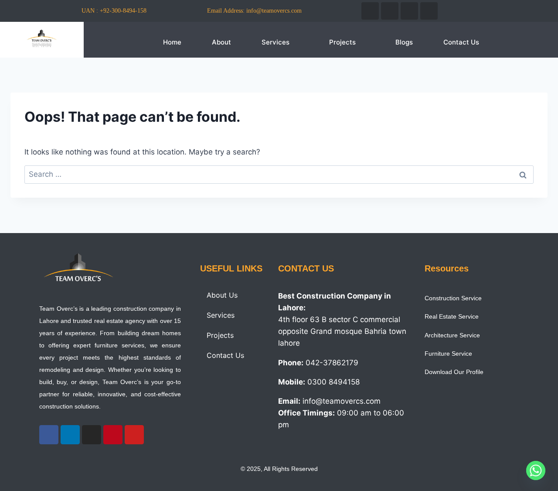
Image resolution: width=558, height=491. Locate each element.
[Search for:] (279, 174)
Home (172, 42)
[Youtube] (429, 11)
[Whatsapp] (535, 470)
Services (275, 42)
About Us (222, 295)
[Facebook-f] (48, 434)
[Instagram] (409, 11)
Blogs (404, 42)
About (221, 42)
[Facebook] (370, 11)
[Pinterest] (112, 434)
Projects (342, 42)
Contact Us (461, 42)
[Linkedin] (389, 11)
